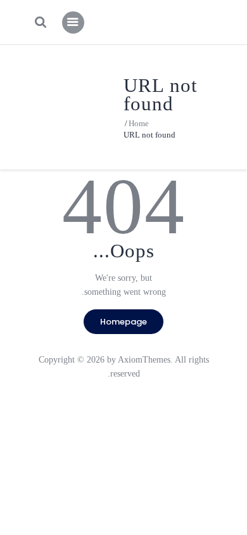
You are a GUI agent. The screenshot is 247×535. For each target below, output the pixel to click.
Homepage (123, 322)
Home (139, 123)
